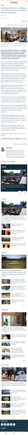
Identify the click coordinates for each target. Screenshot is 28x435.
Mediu (4, 252)
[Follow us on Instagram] (8, 424)
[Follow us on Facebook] (2, 424)
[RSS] (11, 424)
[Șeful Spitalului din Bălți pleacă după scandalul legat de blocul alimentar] (6, 357)
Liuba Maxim (4, 15)
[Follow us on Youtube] (5, 424)
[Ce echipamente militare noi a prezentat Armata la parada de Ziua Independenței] (6, 239)
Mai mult (24, 305)
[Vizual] (6, 433)
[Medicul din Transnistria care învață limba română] (6, 226)
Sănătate (5, 310)
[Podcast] (14, 433)
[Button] (24, 21)
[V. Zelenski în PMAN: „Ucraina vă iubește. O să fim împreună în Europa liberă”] (6, 232)
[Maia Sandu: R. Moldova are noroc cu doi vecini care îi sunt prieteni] (6, 245)
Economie (5, 365)
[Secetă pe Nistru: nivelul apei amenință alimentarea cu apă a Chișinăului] (6, 301)
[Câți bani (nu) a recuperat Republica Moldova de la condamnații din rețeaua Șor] (14, 374)
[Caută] (22, 433)
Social (2, 5)
